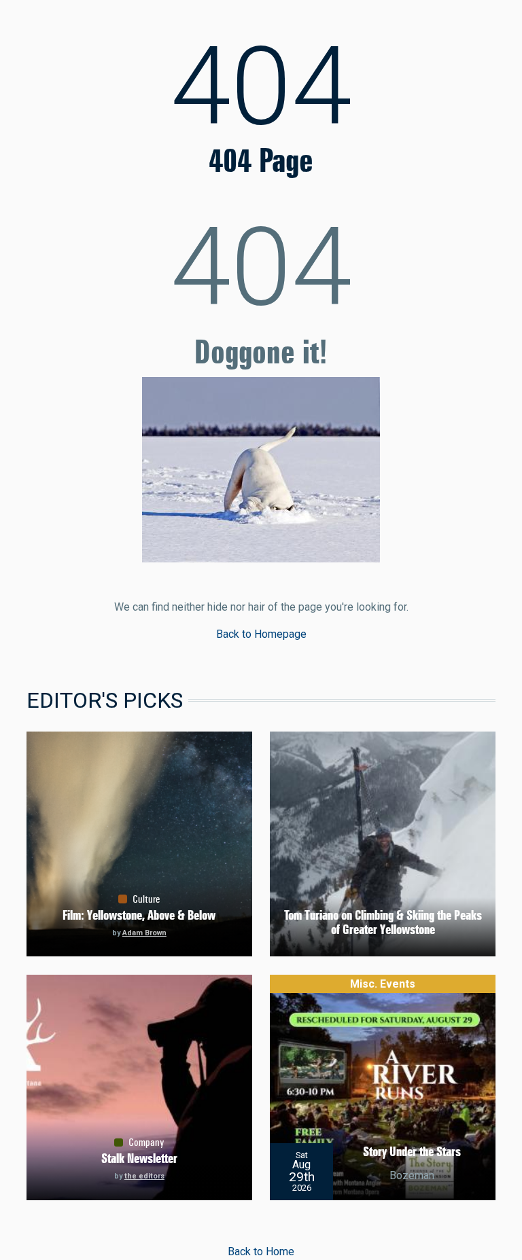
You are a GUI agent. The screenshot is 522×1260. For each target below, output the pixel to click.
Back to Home (261, 1251)
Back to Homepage (261, 634)
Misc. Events (382, 983)
